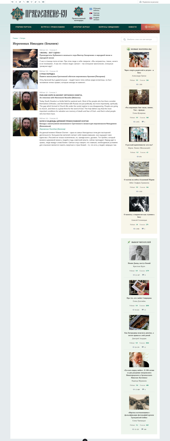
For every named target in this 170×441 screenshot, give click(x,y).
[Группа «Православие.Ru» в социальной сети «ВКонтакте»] (12, 2)
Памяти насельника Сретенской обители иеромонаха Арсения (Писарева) (72, 76)
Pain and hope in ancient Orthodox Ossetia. (61, 95)
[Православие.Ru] (38, 14)
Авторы (22, 38)
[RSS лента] (39, 2)
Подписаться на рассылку (150, 2)
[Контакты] (43, 2)
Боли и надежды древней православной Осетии (64, 121)
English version (96, 19)
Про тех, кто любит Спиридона (139, 298)
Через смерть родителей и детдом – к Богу (139, 71)
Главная (15, 38)
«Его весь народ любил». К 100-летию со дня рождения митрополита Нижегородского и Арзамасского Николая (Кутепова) (139, 374)
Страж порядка (47, 74)
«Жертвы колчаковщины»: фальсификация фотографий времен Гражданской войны (139, 415)
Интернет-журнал (81, 27)
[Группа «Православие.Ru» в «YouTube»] (28, 2)
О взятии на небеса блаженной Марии (139, 179)
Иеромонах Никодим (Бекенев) (52, 129)
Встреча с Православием (53, 27)
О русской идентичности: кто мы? (139, 144)
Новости (133, 27)
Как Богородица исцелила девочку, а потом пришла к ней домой (139, 334)
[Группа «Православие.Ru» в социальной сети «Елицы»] (32, 2)
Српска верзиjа (96, 14)
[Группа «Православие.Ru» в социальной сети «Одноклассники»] (16, 2)
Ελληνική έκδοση (96, 9)
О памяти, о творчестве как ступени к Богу (139, 215)
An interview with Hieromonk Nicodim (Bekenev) (60, 98)
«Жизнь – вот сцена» (50, 53)
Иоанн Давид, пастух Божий (139, 263)
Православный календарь (78, 19)
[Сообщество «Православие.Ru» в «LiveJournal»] (24, 2)
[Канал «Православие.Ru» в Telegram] (35, 2)
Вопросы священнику (109, 27)
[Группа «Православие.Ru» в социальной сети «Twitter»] (20, 2)
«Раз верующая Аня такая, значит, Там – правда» (139, 108)
